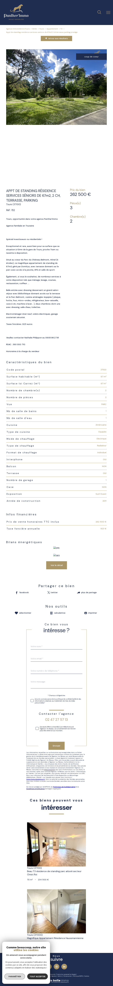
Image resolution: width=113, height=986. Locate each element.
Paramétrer (15, 976)
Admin (60, 976)
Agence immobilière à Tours (18, 29)
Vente (34, 29)
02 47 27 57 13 (56, 719)
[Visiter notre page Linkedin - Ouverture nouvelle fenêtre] (64, 966)
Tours (41, 29)
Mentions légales (50, 976)
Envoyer (56, 745)
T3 (61, 29)
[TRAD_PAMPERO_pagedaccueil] (16, 19)
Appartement (52, 29)
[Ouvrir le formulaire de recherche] (99, 12)
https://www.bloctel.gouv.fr (35, 779)
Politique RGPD (78, 976)
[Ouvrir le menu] (108, 12)
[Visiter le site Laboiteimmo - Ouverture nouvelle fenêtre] (56, 982)
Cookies (86, 976)
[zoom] (56, 124)
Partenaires (67, 976)
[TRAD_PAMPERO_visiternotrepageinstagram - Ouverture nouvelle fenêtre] (56, 966)
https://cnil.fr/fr (49, 770)
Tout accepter (37, 976)
